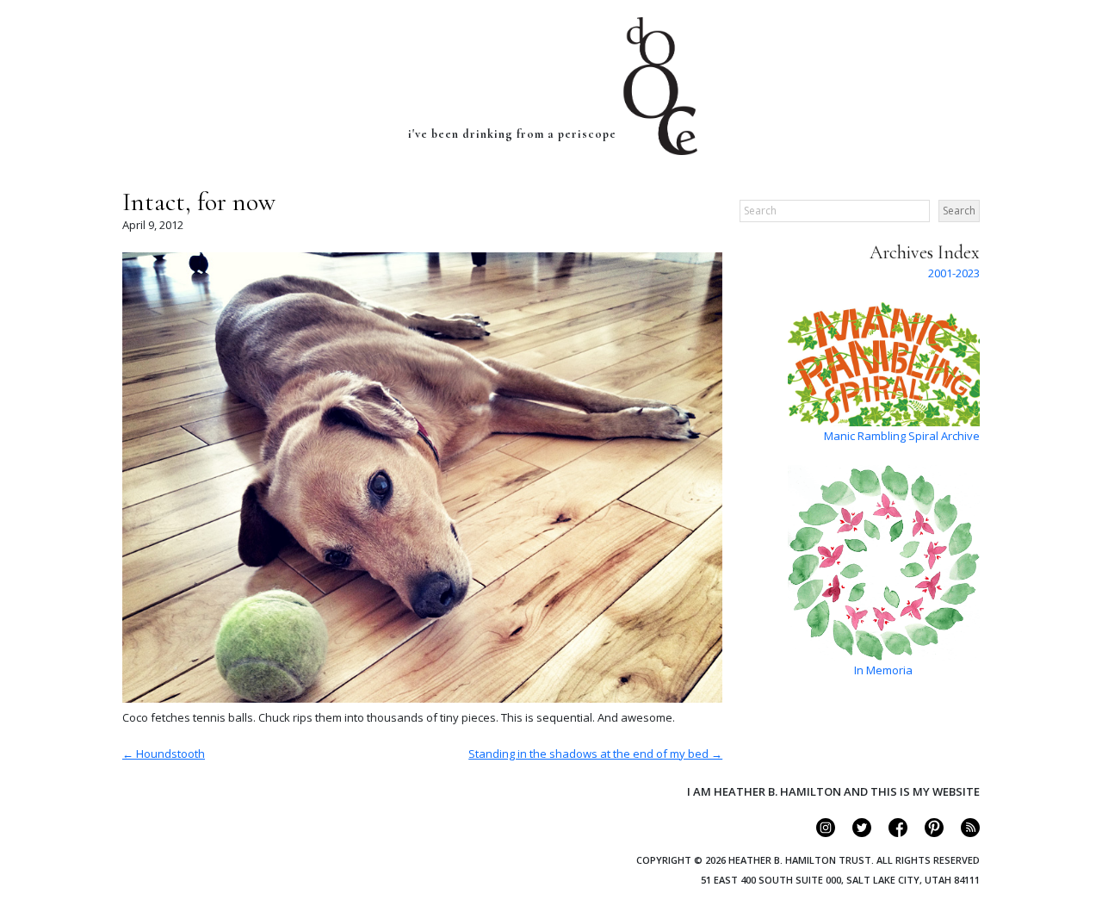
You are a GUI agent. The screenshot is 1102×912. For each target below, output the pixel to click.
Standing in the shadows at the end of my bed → (595, 753)
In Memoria (883, 670)
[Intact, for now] (422, 698)
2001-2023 (954, 273)
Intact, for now (199, 202)
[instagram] (818, 833)
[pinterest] (927, 833)
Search (959, 210)
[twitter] (854, 833)
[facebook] (890, 833)
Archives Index (925, 252)
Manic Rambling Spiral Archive (902, 436)
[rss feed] (963, 833)
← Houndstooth (163, 753)
